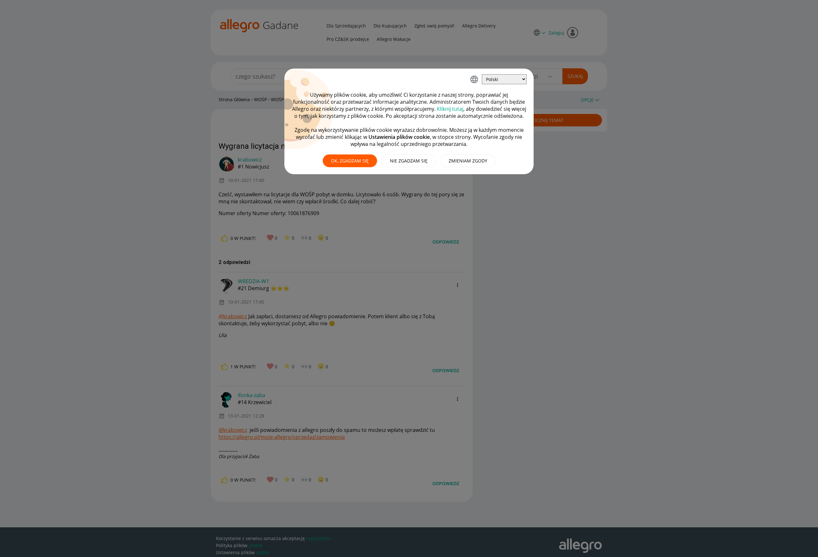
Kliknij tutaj (450, 108)
